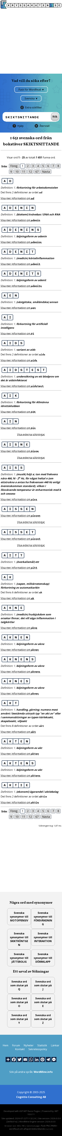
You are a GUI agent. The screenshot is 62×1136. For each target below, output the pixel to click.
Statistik (42, 1045)
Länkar (55, 1045)
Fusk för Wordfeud (29, 89)
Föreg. (14, 166)
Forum (16, 1045)
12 (30, 171)
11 (23, 171)
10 (17, 171)
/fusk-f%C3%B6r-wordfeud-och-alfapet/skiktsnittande (33, 1127)
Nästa (46, 171)
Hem (5, 1045)
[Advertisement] (31, 41)
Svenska (30, 98)
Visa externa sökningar (31, 434)
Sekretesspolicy (37, 1049)
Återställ (44, 126)
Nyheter (29, 1045)
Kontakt (20, 1049)
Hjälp (20, 126)
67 (37, 171)
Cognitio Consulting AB (31, 1097)
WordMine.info (43, 1072)
